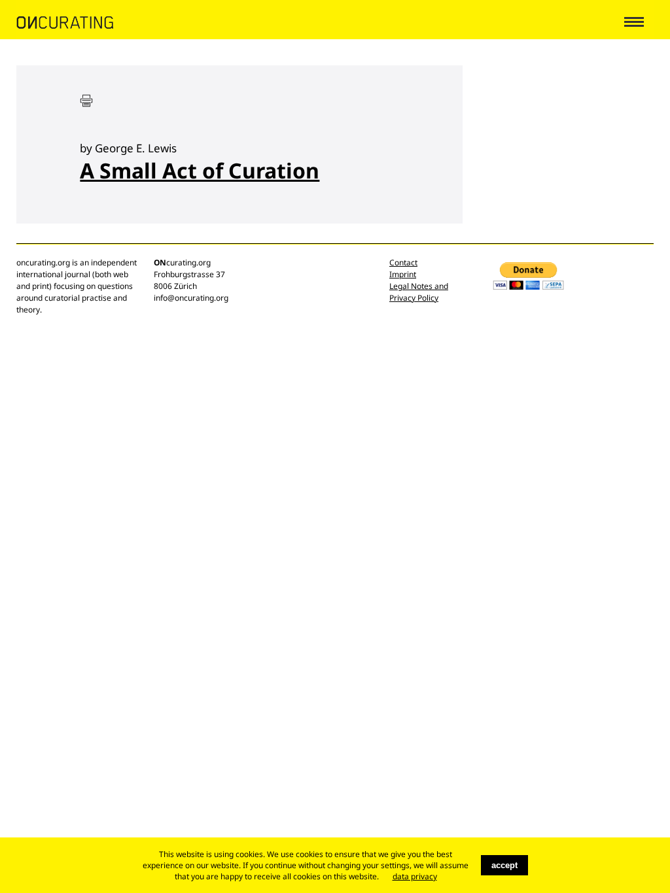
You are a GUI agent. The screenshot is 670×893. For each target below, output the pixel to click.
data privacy (415, 876)
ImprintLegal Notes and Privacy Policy (418, 286)
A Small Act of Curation (199, 170)
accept (504, 865)
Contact (403, 262)
